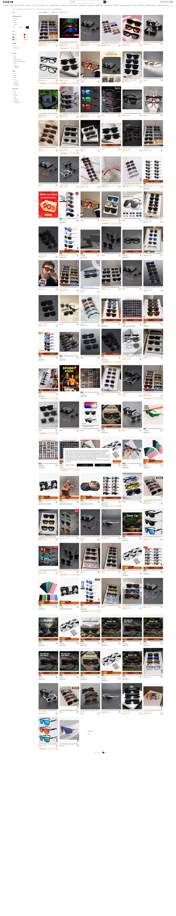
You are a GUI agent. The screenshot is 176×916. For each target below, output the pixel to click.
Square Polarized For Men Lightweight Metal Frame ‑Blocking (90, 253)
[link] (164, 2)
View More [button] (17, 67)
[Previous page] (102, 752)
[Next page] (106, 752)
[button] (169, 2)
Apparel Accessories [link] (21, 9)
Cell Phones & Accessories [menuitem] (125, 5)
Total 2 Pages (97, 752)
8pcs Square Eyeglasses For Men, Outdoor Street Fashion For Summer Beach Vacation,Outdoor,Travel (111, 287)
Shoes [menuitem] (47, 5)
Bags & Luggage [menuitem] (99, 5)
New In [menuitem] (12, 5)
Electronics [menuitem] (134, 5)
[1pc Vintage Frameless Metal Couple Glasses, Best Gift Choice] (69, 696)
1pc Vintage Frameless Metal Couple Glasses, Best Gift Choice (69, 710)
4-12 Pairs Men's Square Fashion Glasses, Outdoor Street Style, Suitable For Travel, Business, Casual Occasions (69, 287)
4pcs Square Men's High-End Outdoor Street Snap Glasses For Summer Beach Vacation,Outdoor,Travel (90, 570)
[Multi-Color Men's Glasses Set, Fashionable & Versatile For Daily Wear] (69, 556)
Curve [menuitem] (36, 5)
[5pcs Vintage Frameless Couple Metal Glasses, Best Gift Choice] (153, 486)
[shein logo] (8, 1)
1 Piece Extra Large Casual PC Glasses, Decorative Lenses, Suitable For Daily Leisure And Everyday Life (48, 113)
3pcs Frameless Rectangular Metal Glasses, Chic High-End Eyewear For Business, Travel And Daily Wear (90, 42)
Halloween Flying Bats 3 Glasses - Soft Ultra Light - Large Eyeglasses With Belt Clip (90, 499)
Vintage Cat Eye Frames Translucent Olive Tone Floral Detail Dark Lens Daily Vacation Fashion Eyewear (48, 641)
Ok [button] (27, 27)
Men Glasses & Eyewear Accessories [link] (44, 9)
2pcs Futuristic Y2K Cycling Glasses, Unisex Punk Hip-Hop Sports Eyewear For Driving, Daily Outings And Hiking (111, 536)
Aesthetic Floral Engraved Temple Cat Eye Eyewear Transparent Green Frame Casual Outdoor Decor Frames (132, 641)
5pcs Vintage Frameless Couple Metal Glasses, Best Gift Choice (153, 499)
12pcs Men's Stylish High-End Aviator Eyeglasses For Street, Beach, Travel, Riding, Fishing (153, 392)
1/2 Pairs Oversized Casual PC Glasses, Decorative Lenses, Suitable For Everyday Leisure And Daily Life (153, 710)
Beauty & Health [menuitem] (82, 5)
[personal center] (161, 2)
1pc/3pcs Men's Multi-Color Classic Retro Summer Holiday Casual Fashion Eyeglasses (132, 499)
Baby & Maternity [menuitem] (91, 5)
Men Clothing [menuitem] (42, 5)
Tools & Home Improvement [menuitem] (150, 5)
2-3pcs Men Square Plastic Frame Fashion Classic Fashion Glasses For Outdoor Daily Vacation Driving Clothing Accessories (132, 428)
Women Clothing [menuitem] (21, 5)
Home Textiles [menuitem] (116, 5)
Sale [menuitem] (16, 5)
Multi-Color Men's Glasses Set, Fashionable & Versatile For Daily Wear (69, 570)
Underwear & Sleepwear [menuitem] (55, 5)
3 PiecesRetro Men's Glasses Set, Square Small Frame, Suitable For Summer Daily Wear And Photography (132, 605)
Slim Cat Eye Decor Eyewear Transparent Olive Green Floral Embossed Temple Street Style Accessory (90, 641)
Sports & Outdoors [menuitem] (108, 5)
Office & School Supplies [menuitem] (162, 5)
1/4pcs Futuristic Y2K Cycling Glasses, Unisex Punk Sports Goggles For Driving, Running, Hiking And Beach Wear (111, 710)
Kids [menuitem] (33, 5)
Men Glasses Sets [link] (57, 9)
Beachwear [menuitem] (28, 5)
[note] (111, 145)
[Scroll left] (170, 5)
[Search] (104, 2)
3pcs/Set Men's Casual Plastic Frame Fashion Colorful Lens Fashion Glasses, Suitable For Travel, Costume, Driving (69, 42)
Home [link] (13, 9)
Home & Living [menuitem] (65, 5)
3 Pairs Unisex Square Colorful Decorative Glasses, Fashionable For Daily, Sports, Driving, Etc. (153, 536)
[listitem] (48, 32)
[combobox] (44, 12)
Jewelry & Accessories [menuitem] (73, 5)
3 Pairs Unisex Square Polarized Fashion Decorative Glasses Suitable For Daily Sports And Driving (90, 428)
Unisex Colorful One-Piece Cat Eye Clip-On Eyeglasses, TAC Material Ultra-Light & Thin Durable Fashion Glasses (132, 218)
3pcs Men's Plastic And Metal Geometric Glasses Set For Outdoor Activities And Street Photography (69, 322)
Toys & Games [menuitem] (141, 5)
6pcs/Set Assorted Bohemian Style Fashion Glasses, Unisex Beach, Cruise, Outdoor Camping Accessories (153, 218)
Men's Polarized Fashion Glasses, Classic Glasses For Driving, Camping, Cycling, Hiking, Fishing (132, 113)
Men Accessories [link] (30, 9)
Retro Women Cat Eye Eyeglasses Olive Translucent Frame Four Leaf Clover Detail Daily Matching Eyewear (111, 641)
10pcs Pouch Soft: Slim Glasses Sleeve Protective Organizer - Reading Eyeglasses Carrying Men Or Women (48, 605)
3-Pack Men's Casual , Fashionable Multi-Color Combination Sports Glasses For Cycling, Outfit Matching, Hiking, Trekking (69, 113)
